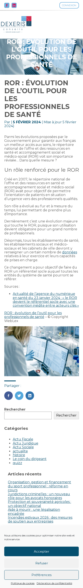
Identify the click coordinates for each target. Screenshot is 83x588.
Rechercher (15, 409)
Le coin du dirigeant (30, 459)
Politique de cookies (22, 583)
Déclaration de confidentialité (54, 583)
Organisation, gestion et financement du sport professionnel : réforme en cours (39, 486)
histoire (19, 455)
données (69, 252)
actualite (20, 451)
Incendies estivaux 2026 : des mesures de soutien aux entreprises (40, 519)
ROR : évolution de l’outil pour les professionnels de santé (33, 315)
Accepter (41, 551)
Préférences (41, 575)
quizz (17, 463)
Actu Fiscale (23, 439)
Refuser (41, 563)
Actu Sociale (23, 447)
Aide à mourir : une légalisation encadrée (34, 511)
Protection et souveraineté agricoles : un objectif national (39, 504)
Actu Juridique (25, 443)
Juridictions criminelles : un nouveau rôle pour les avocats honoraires (39, 496)
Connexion (69, 5)
